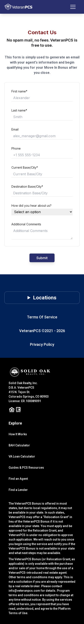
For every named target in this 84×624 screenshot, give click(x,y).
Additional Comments (26, 224)
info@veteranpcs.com (24, 590)
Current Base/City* (24, 167)
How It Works (18, 434)
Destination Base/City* (27, 186)
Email (15, 129)
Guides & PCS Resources (26, 467)
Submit (42, 258)
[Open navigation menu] (75, 7)
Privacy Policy (42, 344)
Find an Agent (18, 478)
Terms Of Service (42, 317)
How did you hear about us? (31, 205)
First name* (19, 91)
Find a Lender (18, 490)
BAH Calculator (19, 445)
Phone (16, 148)
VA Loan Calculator (22, 456)
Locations (44, 298)
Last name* (19, 110)
